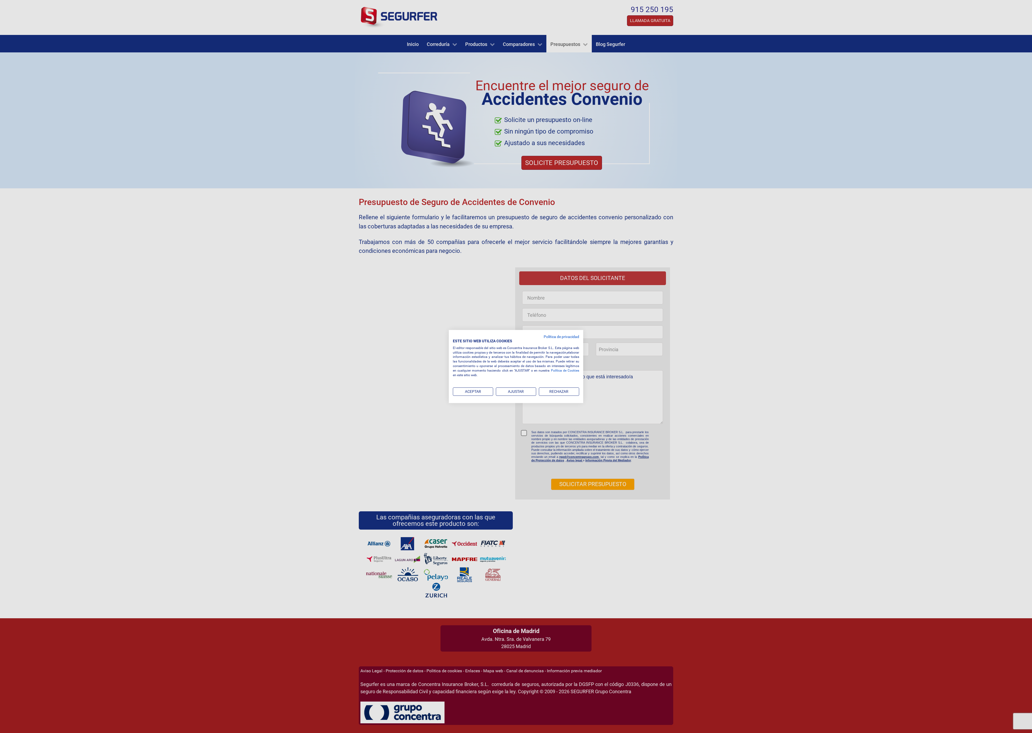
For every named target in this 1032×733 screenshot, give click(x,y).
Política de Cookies (565, 370)
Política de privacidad (561, 337)
